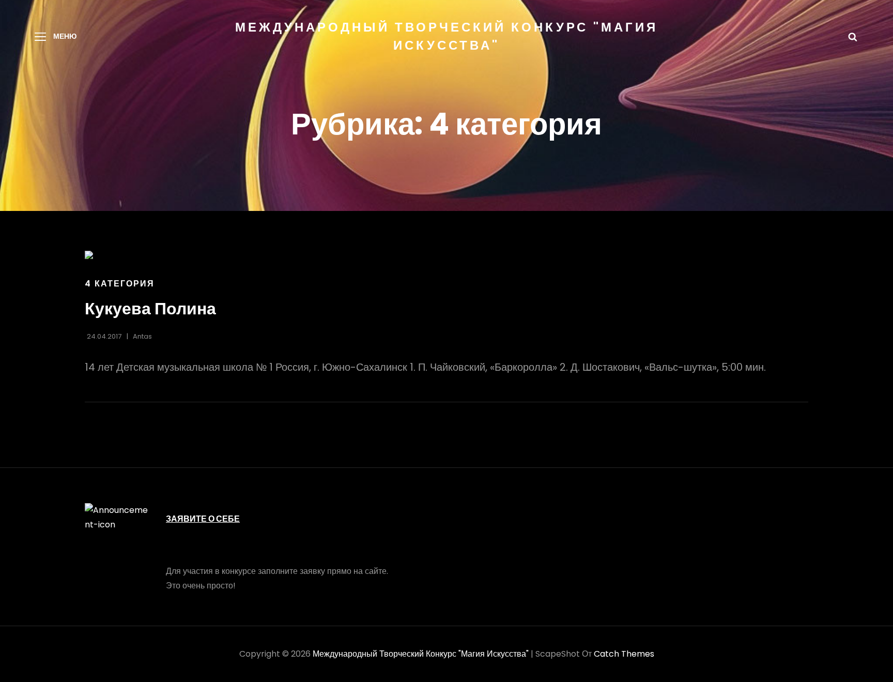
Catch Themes (624, 654)
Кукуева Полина (150, 308)
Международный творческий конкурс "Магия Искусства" (421, 654)
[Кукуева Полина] (446, 255)
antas (142, 336)
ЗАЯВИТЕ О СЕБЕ (203, 519)
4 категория (120, 284)
